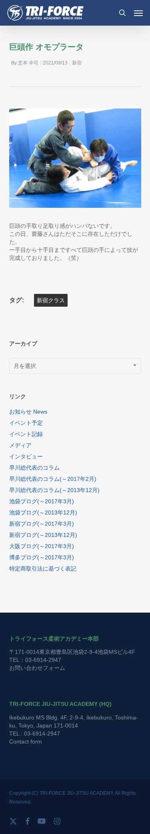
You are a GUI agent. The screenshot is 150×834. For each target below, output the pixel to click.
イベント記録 (26, 434)
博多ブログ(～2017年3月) (41, 557)
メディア (20, 445)
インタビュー (26, 456)
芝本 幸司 (28, 63)
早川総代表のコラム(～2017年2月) (52, 479)
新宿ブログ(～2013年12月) (43, 535)
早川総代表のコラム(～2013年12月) (54, 490)
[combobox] (75, 366)
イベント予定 (26, 423)
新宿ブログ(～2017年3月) (41, 523)
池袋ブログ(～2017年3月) (41, 501)
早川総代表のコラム (34, 467)
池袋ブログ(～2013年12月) (43, 512)
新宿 (77, 63)
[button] (138, 13)
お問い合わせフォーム (37, 668)
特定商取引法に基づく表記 (42, 568)
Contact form (25, 741)
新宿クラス (51, 300)
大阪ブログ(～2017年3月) (41, 546)
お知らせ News (28, 411)
